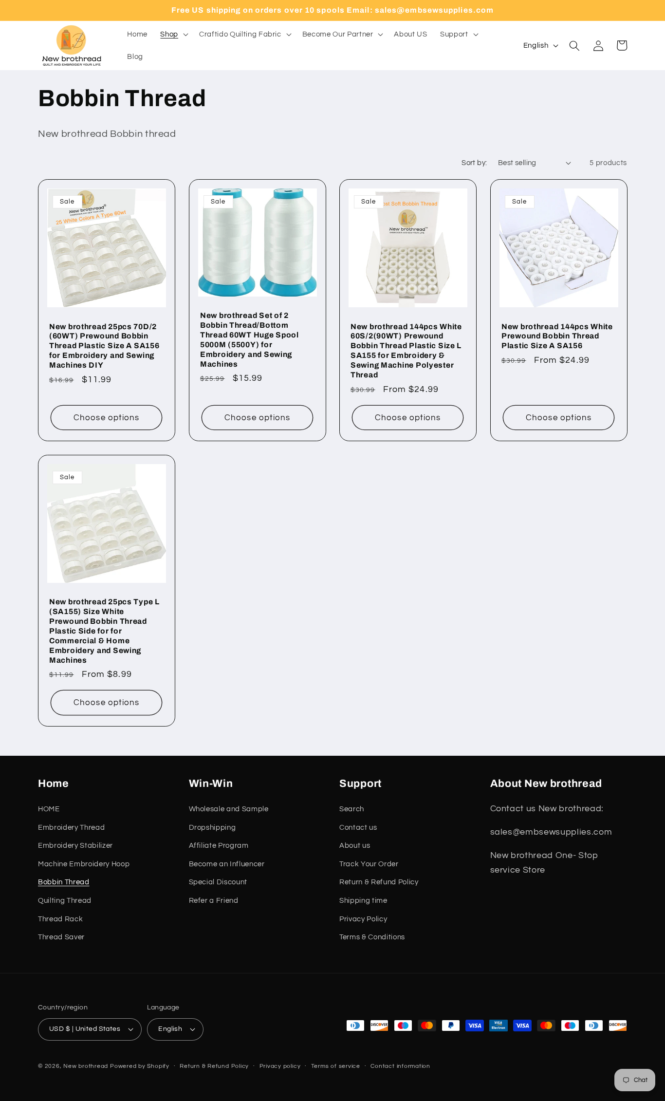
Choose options (106, 417)
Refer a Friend (214, 900)
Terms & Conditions (372, 937)
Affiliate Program (219, 845)
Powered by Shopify (139, 1066)
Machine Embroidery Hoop (83, 864)
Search (351, 809)
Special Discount (218, 882)
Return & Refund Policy (379, 882)
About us (354, 845)
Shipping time (363, 900)
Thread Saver (61, 937)
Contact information (400, 1066)
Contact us (358, 827)
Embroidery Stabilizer (75, 845)
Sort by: (474, 163)
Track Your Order (369, 864)
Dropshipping (212, 827)
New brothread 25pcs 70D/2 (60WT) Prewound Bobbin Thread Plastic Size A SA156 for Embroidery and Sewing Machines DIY (104, 346)
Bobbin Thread (64, 882)
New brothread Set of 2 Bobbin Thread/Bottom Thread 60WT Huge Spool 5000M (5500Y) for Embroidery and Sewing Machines (249, 340)
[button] (173, 34)
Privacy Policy (363, 919)
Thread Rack (60, 919)
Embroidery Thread (71, 827)
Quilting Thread (65, 900)
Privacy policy (280, 1066)
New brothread (85, 1066)
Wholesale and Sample (229, 809)
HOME (49, 809)
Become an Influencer (227, 864)
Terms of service (335, 1066)
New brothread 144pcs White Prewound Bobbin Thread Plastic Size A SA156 (557, 336)
